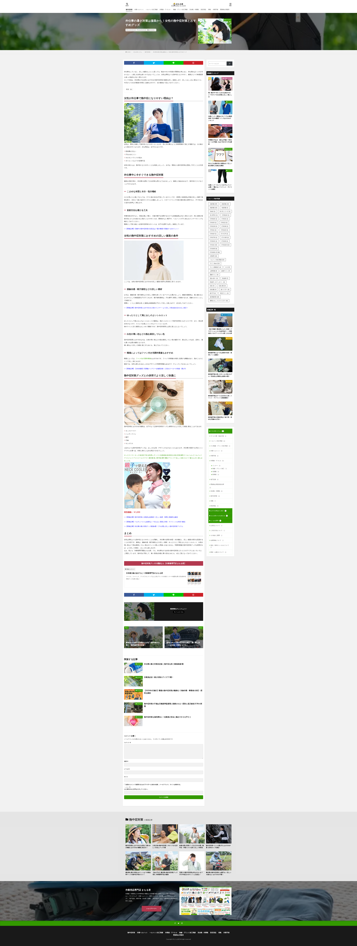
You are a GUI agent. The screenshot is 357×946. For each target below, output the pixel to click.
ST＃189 (225, 237)
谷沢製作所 (214, 297)
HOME (129, 52)
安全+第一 (214, 278)
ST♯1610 (225, 245)
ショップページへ (151, 908)
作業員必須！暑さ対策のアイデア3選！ (158, 677)
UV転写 (213, 256)
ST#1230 (213, 226)
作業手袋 (215, 9)
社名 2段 (222, 286)
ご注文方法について (218, 530)
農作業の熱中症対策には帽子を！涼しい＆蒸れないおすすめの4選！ (218, 873)
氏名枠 (225, 278)
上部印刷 (213, 271)
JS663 (212, 211)
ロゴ (227, 267)
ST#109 (213, 222)
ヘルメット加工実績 (151, 9)
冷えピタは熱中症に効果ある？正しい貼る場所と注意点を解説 (220, 164)
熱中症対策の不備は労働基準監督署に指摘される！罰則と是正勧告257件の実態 (173, 705)
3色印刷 (213, 207)
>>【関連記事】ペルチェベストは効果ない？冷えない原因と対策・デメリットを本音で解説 (154, 522)
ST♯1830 (213, 248)
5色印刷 (225, 207)
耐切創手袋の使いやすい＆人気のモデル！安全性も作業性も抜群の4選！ (220, 375)
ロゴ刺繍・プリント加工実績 (220, 446)
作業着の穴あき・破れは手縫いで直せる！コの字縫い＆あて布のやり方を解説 (220, 142)
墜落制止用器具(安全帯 (217, 484)
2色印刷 (225, 204)
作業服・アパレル (165, 9)
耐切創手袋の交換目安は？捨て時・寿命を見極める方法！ (220, 418)
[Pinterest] (193, 63)
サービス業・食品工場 (218, 436)
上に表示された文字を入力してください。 (136, 789)
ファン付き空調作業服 (143, 358)
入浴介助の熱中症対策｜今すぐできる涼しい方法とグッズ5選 (164, 846)
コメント (127, 742)
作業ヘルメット (139, 9)
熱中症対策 (129, 9)
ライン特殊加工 (215, 267)
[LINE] (173, 63)
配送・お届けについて (218, 552)
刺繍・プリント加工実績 (180, 9)
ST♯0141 (213, 241)
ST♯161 (213, 245)
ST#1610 (224, 230)
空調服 (216, 471)
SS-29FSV (214, 215)
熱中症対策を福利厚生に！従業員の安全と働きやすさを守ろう (167, 717)
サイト (126, 776)
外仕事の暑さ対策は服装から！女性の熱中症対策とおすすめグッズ (170, 52)
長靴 (209, 9)
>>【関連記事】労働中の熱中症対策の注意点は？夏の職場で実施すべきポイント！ (151, 229)
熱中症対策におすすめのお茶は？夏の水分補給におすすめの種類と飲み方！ (138, 846)
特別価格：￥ (132, 512)
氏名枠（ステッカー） (217, 282)
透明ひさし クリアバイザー (219, 300)
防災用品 (203, 9)
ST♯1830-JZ (215, 252)
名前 (126, 761)
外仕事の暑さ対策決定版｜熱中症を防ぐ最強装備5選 (164, 664)
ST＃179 (224, 233)
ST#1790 (213, 237)
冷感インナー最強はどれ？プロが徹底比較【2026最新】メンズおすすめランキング (220, 118)
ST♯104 (224, 241)
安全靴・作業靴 (194, 9)
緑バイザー (225, 289)
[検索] (229, 63)
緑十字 (213, 293)
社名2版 (213, 289)
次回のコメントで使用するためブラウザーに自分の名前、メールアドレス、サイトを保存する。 (154, 784)
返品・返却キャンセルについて (220, 546)
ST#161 (213, 230)
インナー (229, 101)
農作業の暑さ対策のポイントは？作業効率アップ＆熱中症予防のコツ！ (138, 873)
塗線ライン (214, 274)
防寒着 (216, 474)
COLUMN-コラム (137, 52)
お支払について (216, 525)
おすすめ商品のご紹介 (218, 510)
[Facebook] (134, 63)
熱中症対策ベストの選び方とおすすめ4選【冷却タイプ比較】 (218, 846)
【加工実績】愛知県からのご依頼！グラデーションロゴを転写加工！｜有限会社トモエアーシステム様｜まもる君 (220, 331)
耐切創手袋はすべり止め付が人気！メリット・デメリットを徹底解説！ (220, 397)
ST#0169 (225, 215)
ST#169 (213, 233)
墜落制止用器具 (224, 9)
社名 (212, 286)
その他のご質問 (216, 535)
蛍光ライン (224, 293)
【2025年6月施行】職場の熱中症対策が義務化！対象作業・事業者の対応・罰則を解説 (173, 691)
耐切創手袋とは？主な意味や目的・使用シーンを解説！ (220, 354)
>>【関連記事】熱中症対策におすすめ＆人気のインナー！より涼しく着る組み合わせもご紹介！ (156, 308)
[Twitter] (154, 63)
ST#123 (224, 222)
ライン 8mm (214, 263)
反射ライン (225, 271)
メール (127, 769)
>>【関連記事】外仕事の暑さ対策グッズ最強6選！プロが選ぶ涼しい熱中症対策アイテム (153, 526)
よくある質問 (216, 520)
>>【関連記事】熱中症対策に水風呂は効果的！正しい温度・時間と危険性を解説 (151, 517)
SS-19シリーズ (225, 211)
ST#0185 (213, 219)
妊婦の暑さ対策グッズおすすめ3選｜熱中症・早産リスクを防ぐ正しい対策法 (191, 846)
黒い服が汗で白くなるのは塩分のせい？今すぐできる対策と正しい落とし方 (220, 95)
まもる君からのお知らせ (219, 515)
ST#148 (225, 226)
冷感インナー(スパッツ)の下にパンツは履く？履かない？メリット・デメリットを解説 (220, 187)
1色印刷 (213, 204)
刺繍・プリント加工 (219, 468)
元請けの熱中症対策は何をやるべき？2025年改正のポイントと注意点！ (191, 873)
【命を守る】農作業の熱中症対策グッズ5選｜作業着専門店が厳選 (164, 873)
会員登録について (217, 540)
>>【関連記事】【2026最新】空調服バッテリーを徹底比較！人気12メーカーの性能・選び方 (155, 368)
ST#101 (225, 219)
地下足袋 (214, 479)
